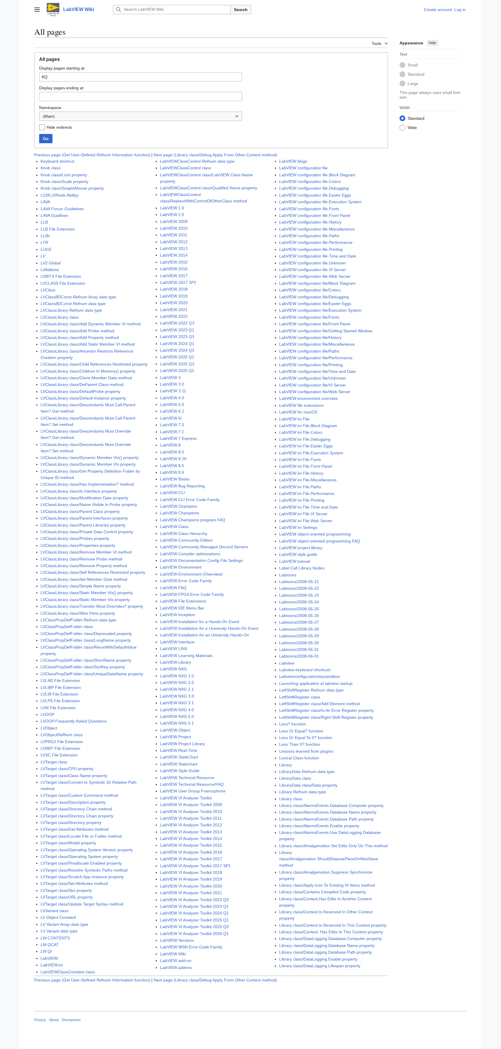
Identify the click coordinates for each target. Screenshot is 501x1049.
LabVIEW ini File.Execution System (311, 453)
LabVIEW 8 (170, 445)
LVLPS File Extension (60, 700)
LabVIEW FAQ (173, 587)
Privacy (40, 1020)
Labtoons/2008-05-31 (299, 649)
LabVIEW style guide (298, 554)
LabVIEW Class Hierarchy (183, 533)
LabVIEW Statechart (178, 764)
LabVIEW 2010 (174, 228)
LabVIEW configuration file (303, 168)
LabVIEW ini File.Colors (300, 432)
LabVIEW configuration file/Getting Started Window (325, 331)
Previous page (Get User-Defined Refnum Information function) (92, 155)
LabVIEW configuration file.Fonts (309, 208)
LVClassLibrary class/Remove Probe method (81, 559)
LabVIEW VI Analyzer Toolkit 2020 (191, 886)
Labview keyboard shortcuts (305, 669)
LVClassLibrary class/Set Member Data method (84, 579)
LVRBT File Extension (60, 748)
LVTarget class (54, 762)
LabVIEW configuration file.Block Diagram (317, 175)
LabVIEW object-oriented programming (315, 534)
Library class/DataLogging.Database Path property (325, 952)
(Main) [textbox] (49, 116)
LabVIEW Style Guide (179, 770)
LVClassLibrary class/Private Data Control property (87, 531)
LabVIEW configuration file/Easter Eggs (315, 303)
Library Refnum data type (302, 792)
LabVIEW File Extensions (183, 601)
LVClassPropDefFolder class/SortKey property (83, 667)
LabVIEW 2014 (174, 255)
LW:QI (46, 951)
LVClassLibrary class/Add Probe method (77, 331)
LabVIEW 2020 (174, 302)
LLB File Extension (58, 229)
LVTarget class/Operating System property (79, 856)
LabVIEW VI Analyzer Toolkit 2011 (191, 818)
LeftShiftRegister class (299, 697)
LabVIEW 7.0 (172, 424)
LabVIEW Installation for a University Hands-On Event (209, 628)
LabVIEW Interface (177, 642)
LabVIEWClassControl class (185, 168)
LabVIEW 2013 (174, 248)
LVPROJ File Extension (62, 741)
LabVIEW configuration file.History (310, 222)
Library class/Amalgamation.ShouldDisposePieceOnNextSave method (328, 858)
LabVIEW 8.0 (172, 452)
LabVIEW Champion (178, 506)
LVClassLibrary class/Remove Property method (84, 565)
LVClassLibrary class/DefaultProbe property (80, 391)
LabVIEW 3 (170, 377)
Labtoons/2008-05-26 (299, 615)
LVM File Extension (58, 707)
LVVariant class (54, 910)
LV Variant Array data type (64, 924)
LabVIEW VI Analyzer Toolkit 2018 (191, 872)
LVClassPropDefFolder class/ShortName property (86, 660)
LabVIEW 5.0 (172, 404)
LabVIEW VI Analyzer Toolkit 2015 (191, 845)
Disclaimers (71, 1020)
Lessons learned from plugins (306, 751)
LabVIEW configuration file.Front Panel (314, 215)
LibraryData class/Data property (308, 785)
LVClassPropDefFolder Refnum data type (78, 620)
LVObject (49, 728)
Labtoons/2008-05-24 (299, 602)
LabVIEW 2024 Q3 (177, 350)
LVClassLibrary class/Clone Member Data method (86, 377)
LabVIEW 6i (170, 418)
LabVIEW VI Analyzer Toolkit (186, 798)
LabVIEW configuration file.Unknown (312, 263)
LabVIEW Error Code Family (186, 580)
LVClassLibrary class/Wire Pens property (78, 613)
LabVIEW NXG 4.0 (177, 709)
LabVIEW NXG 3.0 (177, 696)
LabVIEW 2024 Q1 (177, 343)
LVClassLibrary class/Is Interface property (79, 491)
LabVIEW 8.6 (172, 472)
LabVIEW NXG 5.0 (177, 716)
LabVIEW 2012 (174, 241)
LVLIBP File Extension (61, 687)
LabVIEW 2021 (174, 309)
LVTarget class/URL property (67, 897)
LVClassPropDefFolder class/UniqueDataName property (92, 673)
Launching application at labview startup (316, 683)
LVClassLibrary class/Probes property (75, 538)
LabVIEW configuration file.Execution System (320, 201)
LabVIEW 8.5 (172, 465)
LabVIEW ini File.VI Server (303, 513)
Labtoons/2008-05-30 (299, 642)
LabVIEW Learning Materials (186, 655)
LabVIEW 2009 (174, 221)
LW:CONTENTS (55, 938)
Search (241, 9)
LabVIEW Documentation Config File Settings (201, 560)
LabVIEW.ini (52, 965)
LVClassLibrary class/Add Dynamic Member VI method (91, 324)
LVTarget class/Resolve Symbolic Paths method (84, 870)
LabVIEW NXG (173, 669)
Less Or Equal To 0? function (305, 737)
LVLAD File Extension (60, 680)
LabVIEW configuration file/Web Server (315, 391)
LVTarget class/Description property (73, 802)
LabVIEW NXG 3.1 (177, 702)
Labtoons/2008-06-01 (299, 656)
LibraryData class (295, 778)
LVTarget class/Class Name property (74, 775)
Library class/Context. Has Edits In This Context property (331, 932)
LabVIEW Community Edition (186, 540)
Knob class (51, 168)
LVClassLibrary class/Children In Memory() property (88, 371)
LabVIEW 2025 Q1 (177, 357)
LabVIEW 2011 (173, 235)
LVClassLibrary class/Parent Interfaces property (84, 518)
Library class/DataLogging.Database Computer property (330, 938)
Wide (412, 127)
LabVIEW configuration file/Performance (316, 357)
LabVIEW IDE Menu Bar (182, 608)
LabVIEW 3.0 (172, 384)
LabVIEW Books (175, 479)
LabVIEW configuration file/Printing (311, 364)
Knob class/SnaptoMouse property (72, 188)
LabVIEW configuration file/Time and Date (317, 371)
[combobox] (140, 116)
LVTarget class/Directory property (71, 822)
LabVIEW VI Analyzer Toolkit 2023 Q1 (194, 906)
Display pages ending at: (61, 88)
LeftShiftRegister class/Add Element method (319, 703)
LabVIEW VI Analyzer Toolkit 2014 (191, 838)
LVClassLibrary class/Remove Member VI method (86, 552)
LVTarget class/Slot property (66, 890)
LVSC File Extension (59, 755)
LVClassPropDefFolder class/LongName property (86, 640)
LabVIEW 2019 (174, 296)
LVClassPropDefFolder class (67, 626)
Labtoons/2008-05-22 (299, 588)
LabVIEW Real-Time (178, 750)
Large (413, 83)
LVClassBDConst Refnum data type (73, 303)
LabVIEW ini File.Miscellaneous (308, 480)
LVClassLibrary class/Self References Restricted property (93, 572)
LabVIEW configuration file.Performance (316, 242)
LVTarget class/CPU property (67, 768)
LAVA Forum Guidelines (62, 208)
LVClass (48, 290)
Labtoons (287, 575)
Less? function (292, 724)
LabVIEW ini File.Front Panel (305, 466)
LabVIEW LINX (173, 648)
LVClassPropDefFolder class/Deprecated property (86, 633)
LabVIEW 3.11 (173, 391)
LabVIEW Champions (179, 513)
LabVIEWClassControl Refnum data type (197, 161)
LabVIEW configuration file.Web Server (315, 276)
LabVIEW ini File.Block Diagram (308, 425)
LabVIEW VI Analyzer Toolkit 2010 (191, 811)
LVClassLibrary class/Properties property (78, 545)
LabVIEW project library (300, 547)
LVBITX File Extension (61, 276)
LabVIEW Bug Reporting (182, 486)
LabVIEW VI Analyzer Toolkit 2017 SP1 (195, 865)
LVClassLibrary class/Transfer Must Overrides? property (92, 606)
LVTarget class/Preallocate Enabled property (81, 863)
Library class (290, 798)
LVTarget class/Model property (68, 843)
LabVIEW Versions (177, 940)
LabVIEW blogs (293, 161)
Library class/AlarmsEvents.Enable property (319, 825)
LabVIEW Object (175, 730)
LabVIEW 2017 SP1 (178, 282)
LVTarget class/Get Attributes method (74, 829)
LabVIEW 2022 (174, 316)
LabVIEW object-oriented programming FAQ (319, 541)
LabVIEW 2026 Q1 (177, 370)
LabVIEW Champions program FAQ (192, 520)
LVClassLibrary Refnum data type (71, 310)
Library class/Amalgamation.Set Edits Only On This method (333, 845)
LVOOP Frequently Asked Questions (74, 721)
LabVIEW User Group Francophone (193, 791)
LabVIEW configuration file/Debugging (314, 297)
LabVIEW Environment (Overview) (191, 574)
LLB (44, 222)
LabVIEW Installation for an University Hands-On (204, 635)
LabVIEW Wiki (173, 954)
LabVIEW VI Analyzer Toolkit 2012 (191, 825)
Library (285, 765)
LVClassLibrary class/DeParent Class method (82, 384)
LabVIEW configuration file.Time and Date (317, 256)
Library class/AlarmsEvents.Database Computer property (331, 805)
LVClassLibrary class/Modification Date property (84, 498)
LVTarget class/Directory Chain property (77, 816)
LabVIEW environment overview (308, 398)
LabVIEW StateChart (179, 757)
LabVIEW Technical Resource (187, 777)
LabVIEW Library (175, 662)
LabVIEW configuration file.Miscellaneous (317, 229)
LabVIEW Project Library (182, 743)
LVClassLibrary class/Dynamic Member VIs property (88, 464)
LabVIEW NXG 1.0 (177, 676)
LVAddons (50, 269)
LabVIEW (49, 958)
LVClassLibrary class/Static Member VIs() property (87, 592)
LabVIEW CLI (172, 492)
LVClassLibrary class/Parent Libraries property (83, 525)
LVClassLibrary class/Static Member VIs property (85, 599)
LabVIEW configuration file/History (310, 337)
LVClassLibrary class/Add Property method (80, 337)
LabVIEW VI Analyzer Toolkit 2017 (191, 858)
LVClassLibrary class (60, 317)
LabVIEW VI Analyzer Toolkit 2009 (191, 804)
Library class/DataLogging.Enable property (318, 959)
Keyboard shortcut (57, 161)
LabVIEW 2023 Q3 (177, 336)
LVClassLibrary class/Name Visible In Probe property (89, 504)
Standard (416, 74)
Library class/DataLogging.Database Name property (327, 945)
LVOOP (47, 714)
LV (43, 256)
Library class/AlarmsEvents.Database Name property (327, 812)
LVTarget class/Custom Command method (79, 795)
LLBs (45, 235)
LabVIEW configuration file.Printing (311, 249)
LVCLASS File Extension (63, 283)
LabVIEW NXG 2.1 (177, 689)
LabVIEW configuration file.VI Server (312, 269)
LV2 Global (51, 263)
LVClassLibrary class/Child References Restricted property (94, 364)
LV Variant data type (59, 931)
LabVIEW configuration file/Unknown (312, 378)
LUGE (46, 249)
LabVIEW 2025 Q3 (177, 364)
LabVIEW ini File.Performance (306, 493)
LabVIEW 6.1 (172, 411)
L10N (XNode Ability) (60, 195)
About (54, 1020)
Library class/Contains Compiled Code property (322, 892)
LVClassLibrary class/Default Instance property (83, 398)
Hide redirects (59, 127)
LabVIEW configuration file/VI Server (312, 385)
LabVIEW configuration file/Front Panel (314, 324)
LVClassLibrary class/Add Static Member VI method (88, 344)
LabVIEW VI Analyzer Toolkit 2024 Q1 (194, 913)
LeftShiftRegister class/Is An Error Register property (326, 710)
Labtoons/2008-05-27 (299, 622)
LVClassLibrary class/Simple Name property (81, 586)
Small (413, 64)
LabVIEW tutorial (294, 561)
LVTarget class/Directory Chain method (76, 809)
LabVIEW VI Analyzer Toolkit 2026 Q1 (194, 933)
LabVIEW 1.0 (172, 208)
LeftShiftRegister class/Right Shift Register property (326, 717)
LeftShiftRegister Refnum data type (311, 690)
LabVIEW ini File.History (301, 473)
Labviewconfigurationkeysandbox (309, 676)
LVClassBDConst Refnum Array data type (78, 297)
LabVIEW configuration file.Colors (310, 181)
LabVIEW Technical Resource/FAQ (192, 784)
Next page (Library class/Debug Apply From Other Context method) (215, 155)
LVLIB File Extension (59, 694)
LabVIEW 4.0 (172, 397)
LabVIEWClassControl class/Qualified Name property (208, 188)
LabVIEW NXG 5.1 (177, 723)
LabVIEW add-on (175, 960)
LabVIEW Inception (177, 614)
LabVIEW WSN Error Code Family (191, 947)
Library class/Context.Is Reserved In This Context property (332, 925)
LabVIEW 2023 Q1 (177, 330)
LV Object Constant (58, 917)
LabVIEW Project (175, 736)
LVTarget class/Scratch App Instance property (82, 876)
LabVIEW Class (174, 526)
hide (432, 43)
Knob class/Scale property (64, 181)
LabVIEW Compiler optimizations (190, 553)
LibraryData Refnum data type (307, 771)
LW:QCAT (50, 944)
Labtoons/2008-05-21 (299, 581)
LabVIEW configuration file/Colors (310, 290)
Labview (286, 663)
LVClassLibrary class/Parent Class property (80, 511)
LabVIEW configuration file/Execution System (320, 310)
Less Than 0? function (299, 744)
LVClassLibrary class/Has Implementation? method (87, 484)
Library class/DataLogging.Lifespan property (319, 965)
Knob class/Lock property (64, 175)
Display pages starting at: (62, 68)
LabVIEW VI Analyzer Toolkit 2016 (191, 852)
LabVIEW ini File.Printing (301, 500)
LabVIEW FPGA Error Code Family (192, 594)
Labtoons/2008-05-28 (299, 629)
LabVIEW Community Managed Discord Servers (204, 547)
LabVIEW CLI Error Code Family (189, 499)
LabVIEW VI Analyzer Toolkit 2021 (191, 892)
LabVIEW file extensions (301, 405)
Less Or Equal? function (301, 731)
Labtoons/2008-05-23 (299, 595)
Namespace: (50, 107)
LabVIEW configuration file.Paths (309, 235)
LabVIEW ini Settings (298, 527)
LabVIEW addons (176, 967)
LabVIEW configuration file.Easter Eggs (315, 195)
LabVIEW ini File (294, 419)
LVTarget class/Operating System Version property (87, 849)
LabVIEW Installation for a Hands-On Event (199, 621)
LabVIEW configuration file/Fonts (309, 317)
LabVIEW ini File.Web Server (305, 520)
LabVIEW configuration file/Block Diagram (317, 283)
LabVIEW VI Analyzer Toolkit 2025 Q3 (194, 926)
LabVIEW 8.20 (173, 458)
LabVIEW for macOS (298, 412)
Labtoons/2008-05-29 (299, 636)
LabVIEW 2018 (174, 289)
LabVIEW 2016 (174, 268)
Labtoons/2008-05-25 (299, 609)
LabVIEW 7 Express (178, 438)
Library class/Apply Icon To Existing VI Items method (327, 885)
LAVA (45, 201)
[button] (37, 9)
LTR (44, 242)
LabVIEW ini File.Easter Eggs (306, 446)
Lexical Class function (299, 758)
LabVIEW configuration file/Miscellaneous (317, 344)
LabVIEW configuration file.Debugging (314, 188)
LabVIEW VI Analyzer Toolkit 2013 (191, 832)
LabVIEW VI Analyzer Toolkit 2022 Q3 (194, 899)
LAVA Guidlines (54, 215)
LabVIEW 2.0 (172, 214)
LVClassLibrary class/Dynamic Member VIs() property (90, 457)
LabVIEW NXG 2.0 (177, 682)
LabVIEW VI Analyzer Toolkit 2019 (191, 879)
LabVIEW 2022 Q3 (177, 323)
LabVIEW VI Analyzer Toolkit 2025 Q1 (194, 920)
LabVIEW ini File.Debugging (305, 439)
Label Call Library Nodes (301, 568)
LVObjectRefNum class (62, 734)
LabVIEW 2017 (174, 275)
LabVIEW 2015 (174, 262)
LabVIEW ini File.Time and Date (308, 507)
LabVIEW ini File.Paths (300, 486)
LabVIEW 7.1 (172, 431)
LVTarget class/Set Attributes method (74, 883)
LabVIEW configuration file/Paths (309, 351)
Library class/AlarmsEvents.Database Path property (326, 819)
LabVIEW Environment (181, 567)
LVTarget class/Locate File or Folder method (81, 836)
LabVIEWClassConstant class (68, 972)
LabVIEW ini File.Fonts (300, 459)
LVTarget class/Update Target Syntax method (82, 904)
